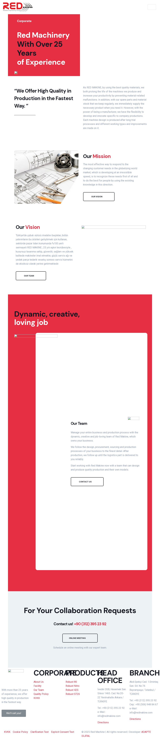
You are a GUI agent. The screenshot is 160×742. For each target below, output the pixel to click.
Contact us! (80, 623)
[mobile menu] (138, 7)
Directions (103, 722)
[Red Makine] (17, 7)
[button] (99, 196)
